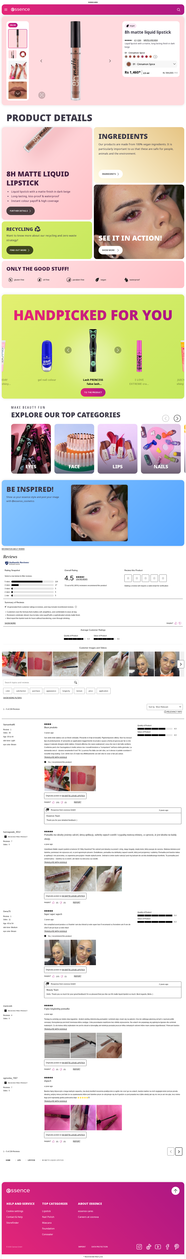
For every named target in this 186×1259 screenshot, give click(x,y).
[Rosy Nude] (138, 56)
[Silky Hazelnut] (134, 56)
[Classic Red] (146, 56)
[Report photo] (74, 488)
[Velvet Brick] (130, 56)
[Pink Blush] (142, 56)
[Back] (68, 350)
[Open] (6, 9)
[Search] (178, 9)
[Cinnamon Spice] (126, 56)
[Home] (20, 9)
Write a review (151, 40)
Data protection (100, 1247)
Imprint (82, 1247)
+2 (155, 56)
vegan (132, 26)
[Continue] (177, 418)
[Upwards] (175, 1191)
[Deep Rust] (150, 56)
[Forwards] (117, 350)
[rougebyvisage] (99, 513)
